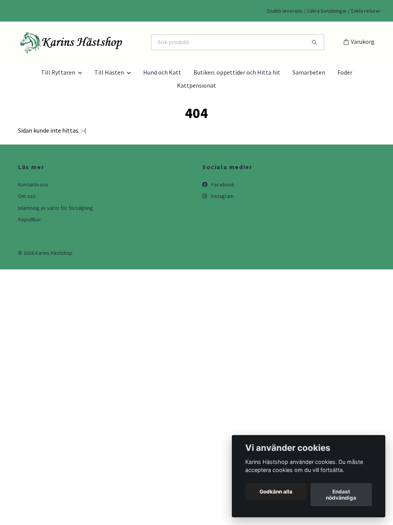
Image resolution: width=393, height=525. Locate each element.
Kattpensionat (196, 85)
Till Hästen (109, 72)
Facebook (222, 184)
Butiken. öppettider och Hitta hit (236, 72)
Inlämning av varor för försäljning (55, 207)
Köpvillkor (29, 219)
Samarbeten (308, 72)
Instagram (222, 196)
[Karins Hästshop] (107, 42)
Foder (344, 72)
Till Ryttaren (58, 72)
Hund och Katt (162, 72)
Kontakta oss (33, 184)
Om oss (27, 196)
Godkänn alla (275, 491)
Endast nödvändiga (341, 494)
